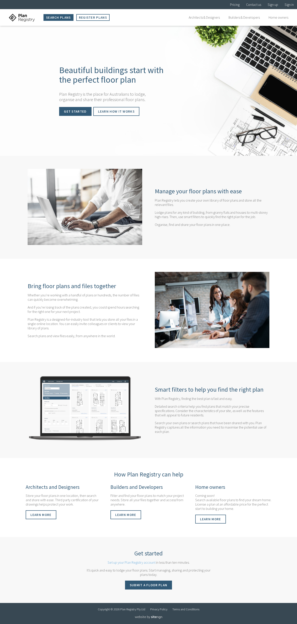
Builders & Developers (244, 17)
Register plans (93, 17)
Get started (75, 111)
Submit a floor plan (148, 585)
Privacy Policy (158, 609)
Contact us (253, 4)
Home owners (278, 17)
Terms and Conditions (185, 609)
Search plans (58, 17)
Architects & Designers (204, 17)
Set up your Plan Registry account (131, 562)
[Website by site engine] (148, 618)
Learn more (41, 515)
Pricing (235, 4)
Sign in (289, 4)
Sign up (273, 4)
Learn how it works (116, 111)
